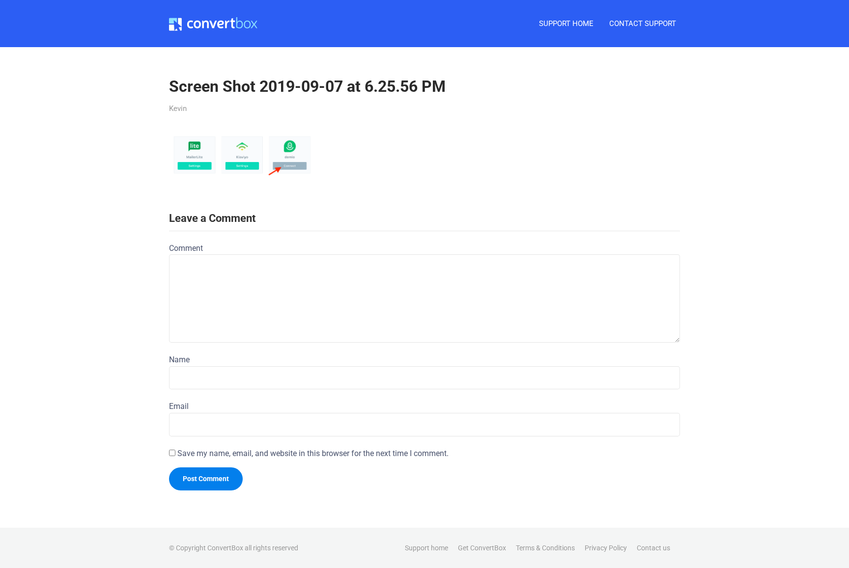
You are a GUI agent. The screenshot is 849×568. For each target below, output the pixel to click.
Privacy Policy (606, 548)
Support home (426, 548)
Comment (186, 248)
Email (179, 406)
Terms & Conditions (545, 548)
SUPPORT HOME (566, 23)
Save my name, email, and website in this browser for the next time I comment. (313, 453)
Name (179, 359)
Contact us (653, 548)
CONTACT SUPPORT (642, 23)
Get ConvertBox (482, 548)
